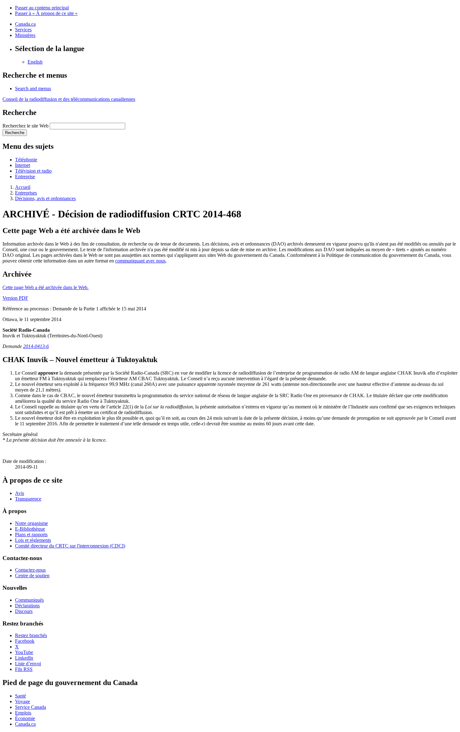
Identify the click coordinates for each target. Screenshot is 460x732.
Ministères (25, 35)
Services (23, 29)
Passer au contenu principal (42, 7)
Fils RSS (24, 669)
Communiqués (29, 600)
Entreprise (25, 176)
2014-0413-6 (36, 346)
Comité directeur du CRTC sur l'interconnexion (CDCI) (70, 545)
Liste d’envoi (28, 663)
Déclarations (27, 605)
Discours (24, 611)
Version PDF (15, 298)
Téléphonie (26, 159)
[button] (33, 88)
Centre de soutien (32, 575)
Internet (22, 165)
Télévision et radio (33, 171)
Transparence (28, 498)
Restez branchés (31, 635)
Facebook (24, 641)
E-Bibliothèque (30, 529)
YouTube (24, 652)
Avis (19, 493)
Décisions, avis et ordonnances (45, 198)
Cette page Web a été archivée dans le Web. (46, 287)
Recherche (14, 132)
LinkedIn (24, 658)
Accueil (22, 187)
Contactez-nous (30, 570)
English (35, 62)
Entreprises (26, 192)
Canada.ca (25, 24)
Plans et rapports (31, 534)
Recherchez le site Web (26, 125)
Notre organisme (31, 523)
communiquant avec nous (140, 260)
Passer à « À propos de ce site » (46, 13)
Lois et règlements (33, 540)
